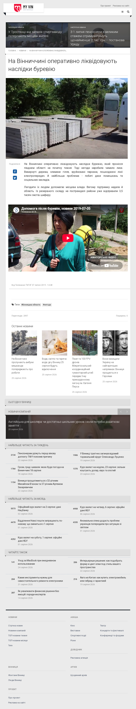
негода (47, 305)
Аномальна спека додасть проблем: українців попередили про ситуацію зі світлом (100, 524)
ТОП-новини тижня (17, 635)
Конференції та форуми (112, 635)
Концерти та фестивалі (112, 630)
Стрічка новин (15, 625)
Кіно (72, 625)
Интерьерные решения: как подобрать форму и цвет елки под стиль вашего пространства (101, 564)
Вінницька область (31, 305)
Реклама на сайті (121, 6)
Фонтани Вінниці (16, 675)
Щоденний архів (78, 675)
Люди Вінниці (15, 680)
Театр (103, 625)
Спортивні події (78, 635)
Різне (73, 640)
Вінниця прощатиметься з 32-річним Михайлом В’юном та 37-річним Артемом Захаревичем (40, 484)
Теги (10, 645)
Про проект (106, 6)
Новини (22, 51)
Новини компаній (17, 630)
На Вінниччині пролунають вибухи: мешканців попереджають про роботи (23, 365)
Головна (12, 51)
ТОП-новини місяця (18, 640)
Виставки (75, 630)
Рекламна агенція (79, 658)
